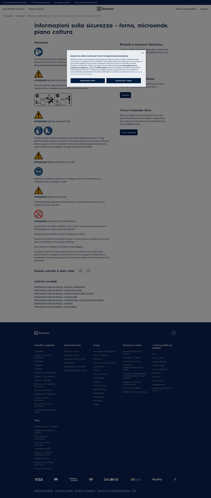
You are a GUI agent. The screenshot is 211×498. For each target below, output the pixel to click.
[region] (106, 68)
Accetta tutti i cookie (124, 81)
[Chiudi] (142, 52)
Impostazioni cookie (87, 81)
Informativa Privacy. (86, 74)
